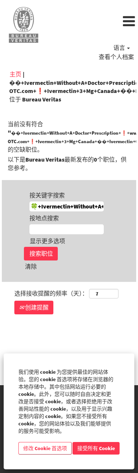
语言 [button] (119, 47)
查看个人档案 (116, 57)
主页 (15, 74)
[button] (92, 21)
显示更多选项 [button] (47, 241)
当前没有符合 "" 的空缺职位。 (69, 136)
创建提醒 (36, 307)
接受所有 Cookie (96, 448)
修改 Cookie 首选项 (45, 448)
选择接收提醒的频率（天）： (51, 293)
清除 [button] (31, 266)
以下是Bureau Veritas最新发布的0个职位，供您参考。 (67, 164)
